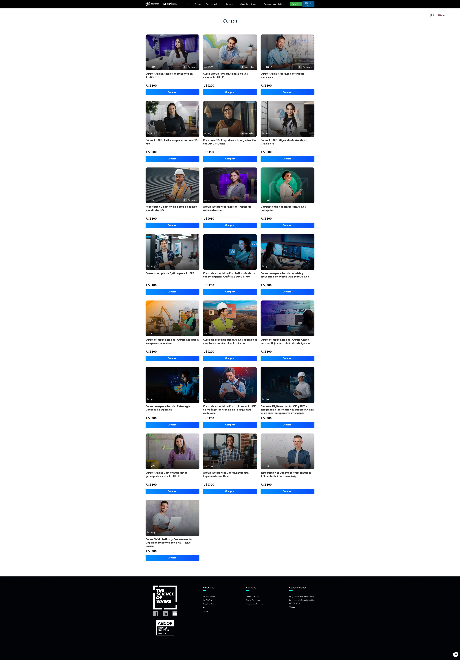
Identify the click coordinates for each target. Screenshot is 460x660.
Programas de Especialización (301, 596)
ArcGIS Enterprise (210, 604)
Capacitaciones (297, 587)
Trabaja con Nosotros (255, 604)
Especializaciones (213, 4)
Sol (435, 15)
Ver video (192, 67)
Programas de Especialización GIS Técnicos (301, 601)
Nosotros (251, 587)
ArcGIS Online (209, 596)
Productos (230, 4)
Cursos (197, 4)
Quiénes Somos (252, 596)
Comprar (172, 92)
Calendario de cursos (249, 4)
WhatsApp (296, 4)
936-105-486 (308, 4)
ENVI (205, 607)
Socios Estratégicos (254, 600)
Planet (205, 611)
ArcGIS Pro (207, 600)
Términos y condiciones (274, 4)
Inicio (186, 4)
